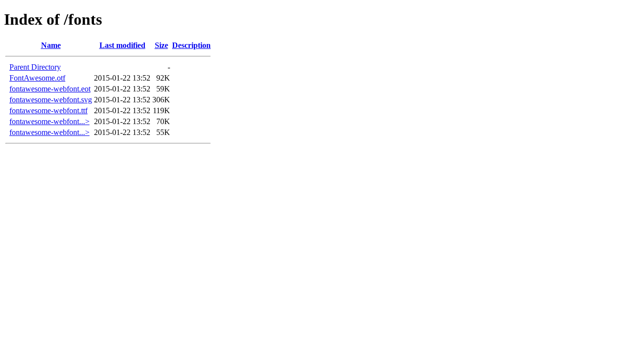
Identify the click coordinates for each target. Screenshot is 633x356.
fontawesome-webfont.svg (50, 99)
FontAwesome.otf (37, 78)
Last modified (122, 45)
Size (161, 45)
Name (51, 45)
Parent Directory (35, 67)
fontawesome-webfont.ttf (48, 110)
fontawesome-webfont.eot (49, 89)
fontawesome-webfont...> (49, 121)
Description (191, 45)
